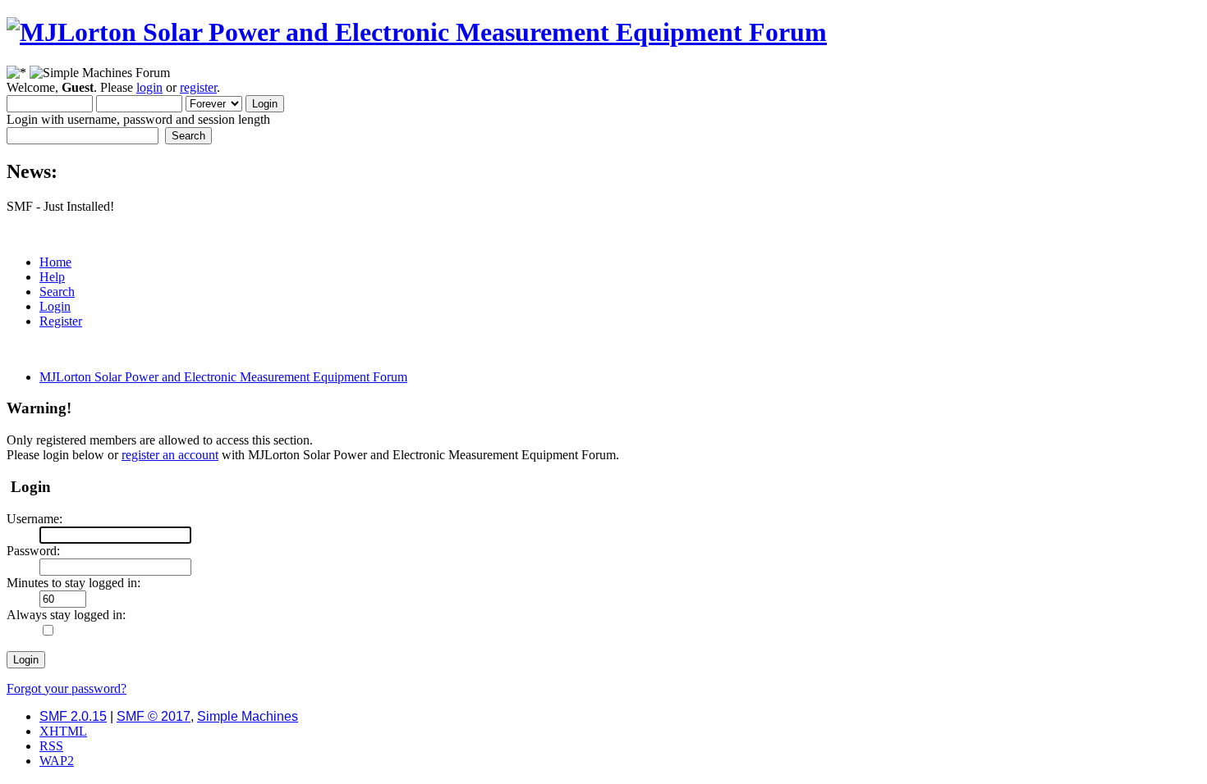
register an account (170, 455)
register (198, 87)
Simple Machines (247, 716)
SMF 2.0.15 (73, 716)
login (149, 87)
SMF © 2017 (153, 716)
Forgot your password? (66, 688)
